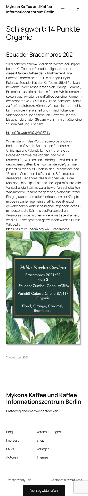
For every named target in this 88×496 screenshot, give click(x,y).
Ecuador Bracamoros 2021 (40, 54)
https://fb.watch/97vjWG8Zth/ (28, 132)
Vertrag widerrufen (44, 490)
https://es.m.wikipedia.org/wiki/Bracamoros (37, 229)
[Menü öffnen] (62, 9)
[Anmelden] (69, 9)
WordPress (75, 480)
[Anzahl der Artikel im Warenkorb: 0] (78, 9)
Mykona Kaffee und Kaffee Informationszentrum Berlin (30, 9)
